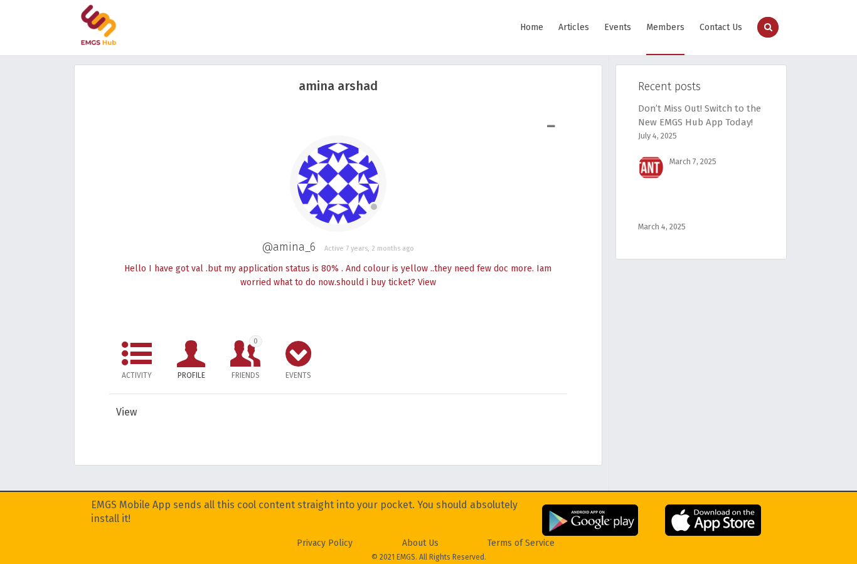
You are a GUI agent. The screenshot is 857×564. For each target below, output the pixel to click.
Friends (246, 358)
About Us (420, 543)
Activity (137, 375)
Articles (573, 27)
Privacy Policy (325, 543)
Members (665, 27)
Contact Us (721, 27)
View (427, 282)
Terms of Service (521, 543)
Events (617, 27)
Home (531, 27)
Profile (191, 375)
